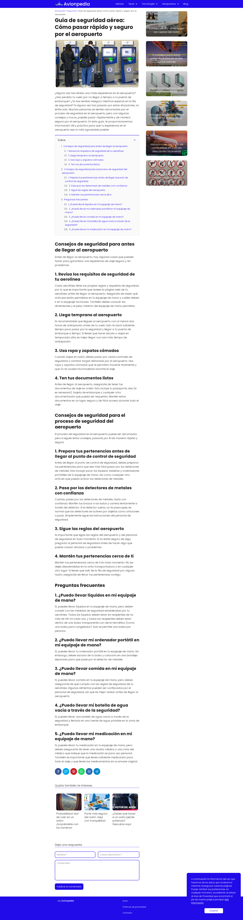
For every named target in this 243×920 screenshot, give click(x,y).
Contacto (127, 912)
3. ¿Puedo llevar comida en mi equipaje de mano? (96, 216)
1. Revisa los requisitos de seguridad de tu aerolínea (96, 151)
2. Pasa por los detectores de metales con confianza (98, 185)
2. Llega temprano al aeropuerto (86, 155)
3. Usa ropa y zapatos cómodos (86, 159)
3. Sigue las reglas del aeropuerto (87, 190)
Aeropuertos (169, 3)
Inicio (125, 900)
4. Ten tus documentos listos (84, 164)
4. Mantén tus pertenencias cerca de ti (90, 194)
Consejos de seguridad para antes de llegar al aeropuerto (95, 146)
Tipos (131, 3)
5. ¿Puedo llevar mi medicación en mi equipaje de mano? (100, 229)
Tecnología (148, 3)
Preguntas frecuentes (76, 199)
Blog (185, 3)
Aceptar (214, 910)
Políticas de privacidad (134, 907)
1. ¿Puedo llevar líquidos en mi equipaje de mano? (95, 204)
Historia (120, 3)
